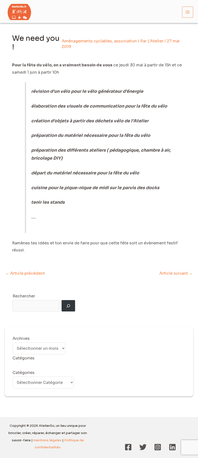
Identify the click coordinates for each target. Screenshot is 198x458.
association (125, 41)
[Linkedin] (172, 447)
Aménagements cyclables (87, 41)
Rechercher (24, 296)
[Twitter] (143, 447)
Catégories (24, 372)
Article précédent (25, 273)
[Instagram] (157, 447)
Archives (21, 338)
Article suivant (176, 273)
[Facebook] (128, 447)
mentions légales (47, 440)
